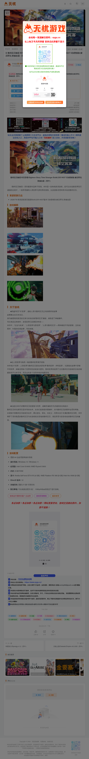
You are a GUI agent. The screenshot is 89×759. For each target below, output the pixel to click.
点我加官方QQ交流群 (35, 102)
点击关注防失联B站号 (54, 102)
